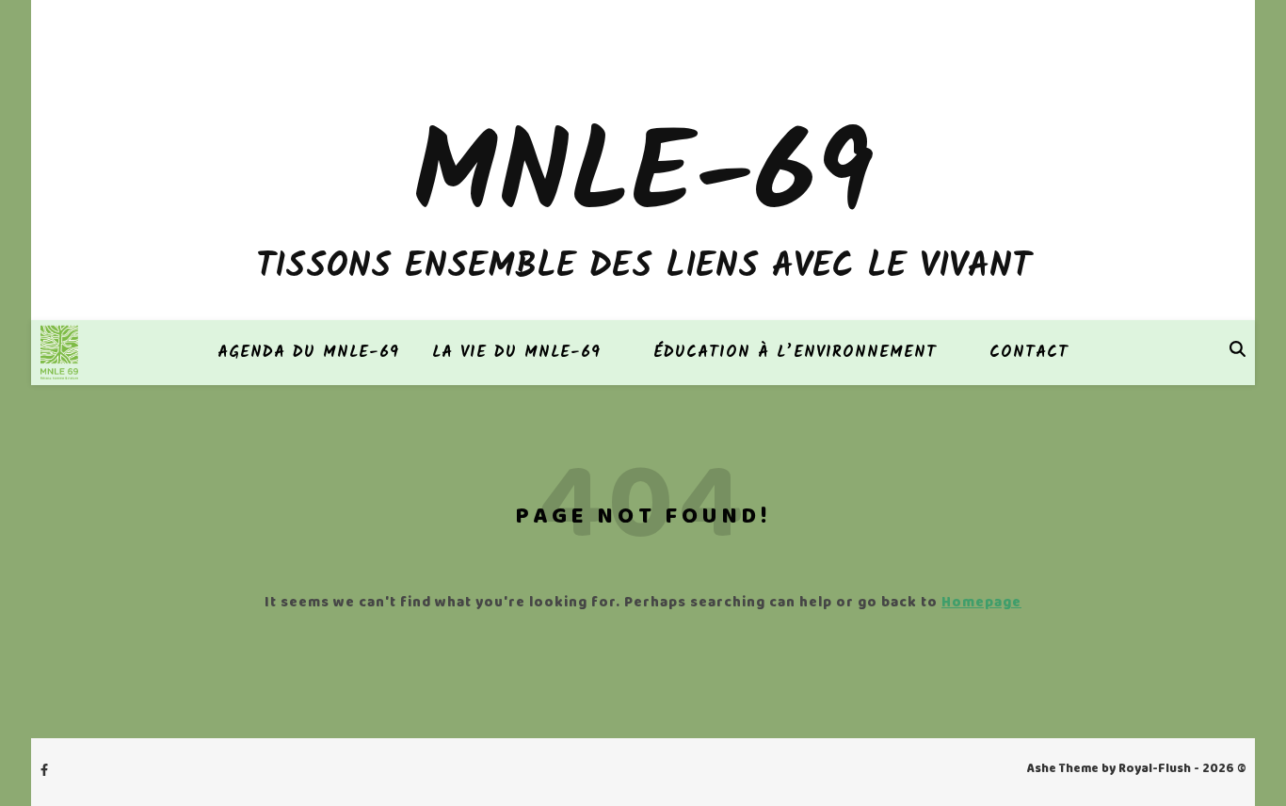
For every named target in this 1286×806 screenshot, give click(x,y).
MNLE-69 (643, 178)
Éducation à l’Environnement (795, 352)
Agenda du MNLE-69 (308, 352)
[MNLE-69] (59, 352)
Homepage (981, 603)
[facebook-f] (44, 771)
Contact (1029, 352)
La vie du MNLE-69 (516, 352)
